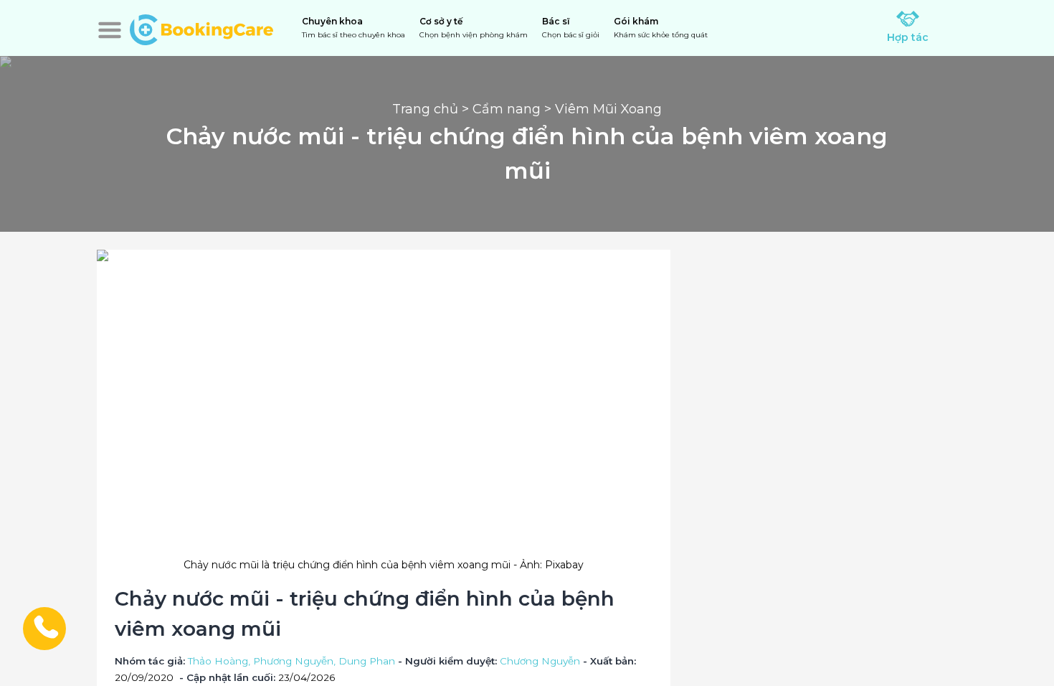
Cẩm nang (507, 109)
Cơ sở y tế (473, 27)
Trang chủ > (432, 109)
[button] (110, 30)
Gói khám (661, 27)
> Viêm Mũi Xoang (601, 109)
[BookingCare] (201, 28)
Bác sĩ (570, 27)
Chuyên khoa (353, 27)
